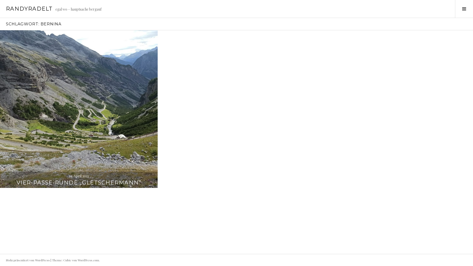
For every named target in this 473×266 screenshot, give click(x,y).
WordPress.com (88, 260)
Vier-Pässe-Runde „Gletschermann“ (79, 182)
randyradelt (29, 8)
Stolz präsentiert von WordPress (28, 260)
